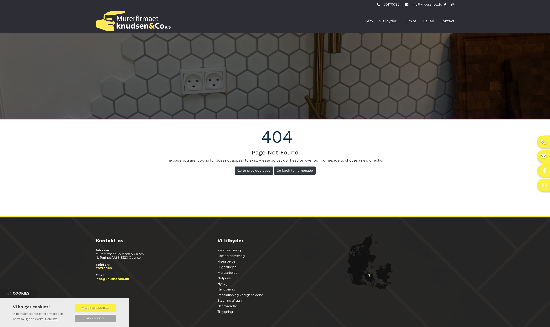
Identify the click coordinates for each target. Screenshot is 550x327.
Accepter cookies (95, 308)
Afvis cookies (95, 318)
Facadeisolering (229, 250)
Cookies (21, 293)
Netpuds (224, 278)
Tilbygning (225, 311)
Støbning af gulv (229, 300)
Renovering (226, 289)
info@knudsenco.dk (427, 4)
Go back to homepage (295, 170)
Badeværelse (227, 306)
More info (51, 319)
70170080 (392, 4)
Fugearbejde (227, 267)
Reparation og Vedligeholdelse (240, 294)
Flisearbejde (226, 261)
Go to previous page (253, 170)
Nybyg (222, 283)
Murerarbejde (227, 272)
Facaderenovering (231, 255)
